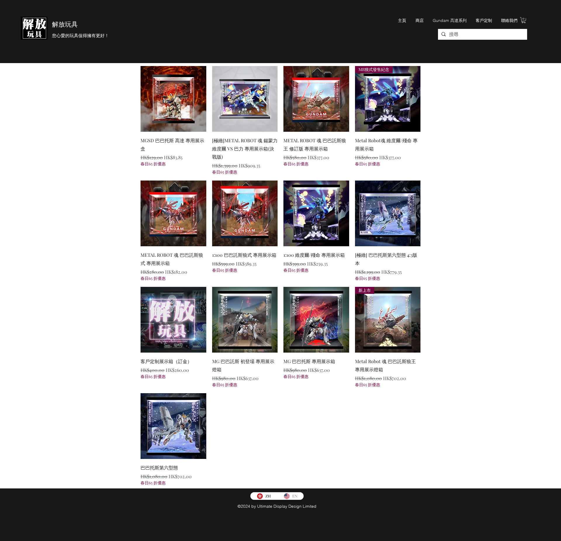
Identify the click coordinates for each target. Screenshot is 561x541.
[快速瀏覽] (173, 99)
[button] (523, 20)
